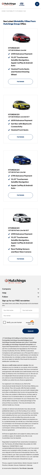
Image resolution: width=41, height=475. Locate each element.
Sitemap (29, 465)
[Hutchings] (9, 4)
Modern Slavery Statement (17, 465)
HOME (4, 11)
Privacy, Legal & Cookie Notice (12, 463)
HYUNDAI (19, 11)
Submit (30, 331)
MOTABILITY (11, 11)
